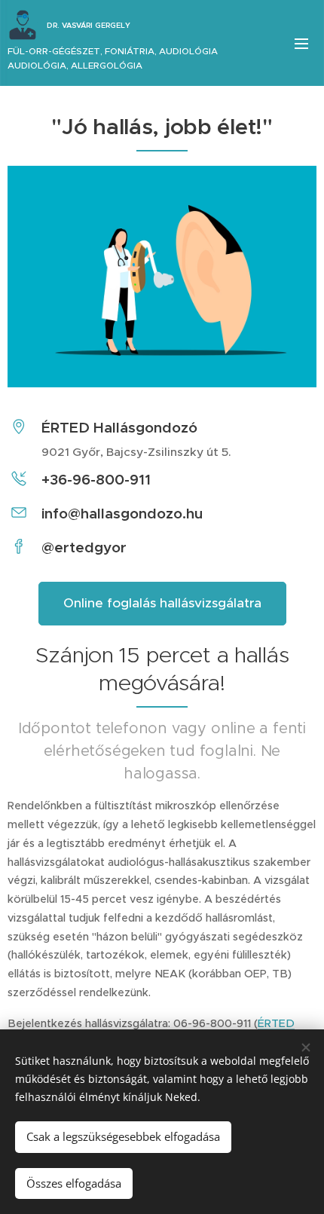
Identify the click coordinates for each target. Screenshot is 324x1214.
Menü (301, 43)
